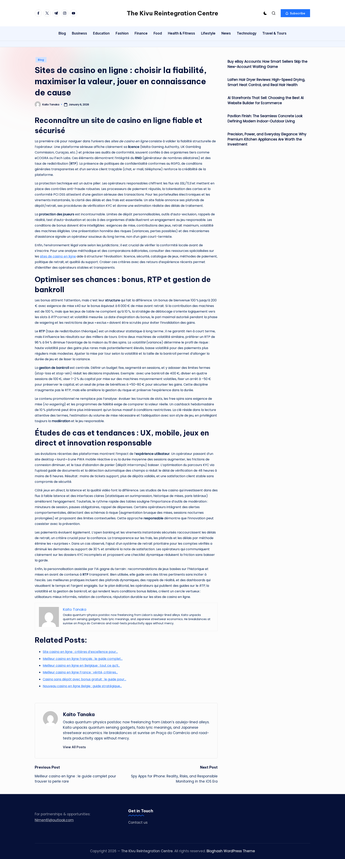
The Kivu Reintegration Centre (172, 13)
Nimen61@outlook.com (54, 820)
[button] (295, 13)
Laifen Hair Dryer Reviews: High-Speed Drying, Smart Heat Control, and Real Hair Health (266, 82)
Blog (41, 59)
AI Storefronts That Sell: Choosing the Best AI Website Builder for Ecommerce (266, 100)
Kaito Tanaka (79, 714)
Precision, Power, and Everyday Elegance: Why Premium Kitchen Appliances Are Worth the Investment (267, 139)
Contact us (138, 822)
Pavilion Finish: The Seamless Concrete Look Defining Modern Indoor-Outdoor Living (265, 119)
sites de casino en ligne (58, 256)
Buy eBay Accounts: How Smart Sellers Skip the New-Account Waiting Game (267, 64)
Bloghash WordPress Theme (231, 851)
